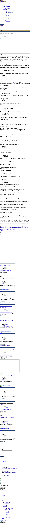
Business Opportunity (4, 497)
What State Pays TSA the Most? (5, 265)
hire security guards (22, 226)
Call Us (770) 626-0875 (3, 1)
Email (1, 452)
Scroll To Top (4, 520)
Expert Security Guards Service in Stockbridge (14, 226)
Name (1, 450)
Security (1, 31)
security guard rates (25, 227)
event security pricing (5, 226)
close (1, 457)
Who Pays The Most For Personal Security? (7, 375)
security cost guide (20, 227)
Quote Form (1, 0)
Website (1, 453)
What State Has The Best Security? (6, 292)
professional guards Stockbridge (14, 227)
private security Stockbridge (6, 227)
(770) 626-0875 (2, 24)
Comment (1, 449)
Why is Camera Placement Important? (6, 473)
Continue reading (2, 273)
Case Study (1, 25)
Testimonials (3, 495)
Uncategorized (4, 461)
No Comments (7, 467)
